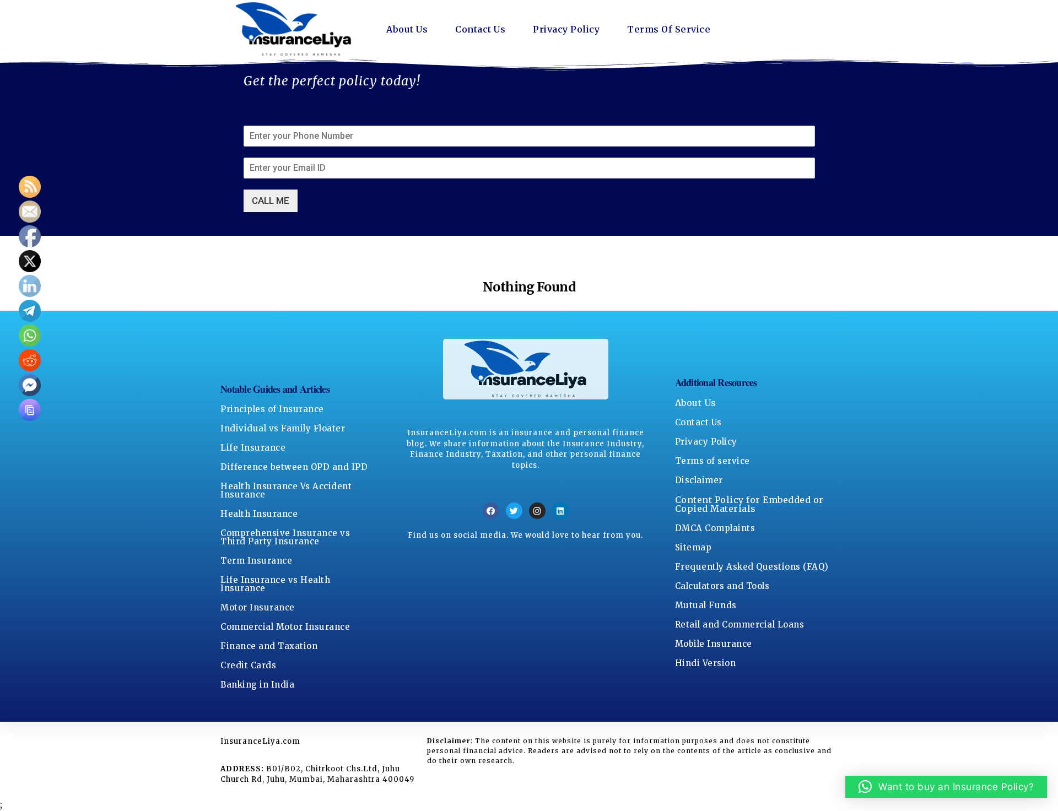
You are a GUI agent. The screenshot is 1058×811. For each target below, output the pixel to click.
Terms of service (712, 461)
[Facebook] (491, 510)
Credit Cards (248, 665)
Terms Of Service (668, 29)
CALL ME (270, 200)
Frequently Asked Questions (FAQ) (752, 566)
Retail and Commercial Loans (740, 624)
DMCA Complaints (715, 528)
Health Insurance (259, 514)
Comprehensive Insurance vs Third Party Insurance (285, 537)
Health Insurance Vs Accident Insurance (286, 490)
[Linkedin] (560, 510)
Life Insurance (252, 447)
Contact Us (480, 29)
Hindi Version (705, 663)
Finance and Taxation (268, 646)
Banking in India (257, 684)
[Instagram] (537, 510)
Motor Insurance (257, 607)
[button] (946, 787)
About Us (407, 29)
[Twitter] (514, 510)
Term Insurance (256, 560)
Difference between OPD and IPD (294, 467)
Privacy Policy (566, 29)
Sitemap (693, 547)
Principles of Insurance (272, 409)
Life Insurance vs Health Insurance (275, 584)
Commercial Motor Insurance (285, 626)
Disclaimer (699, 480)
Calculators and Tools (722, 586)
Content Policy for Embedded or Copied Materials (749, 504)
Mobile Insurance (713, 644)
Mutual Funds (706, 605)
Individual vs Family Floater (282, 428)
